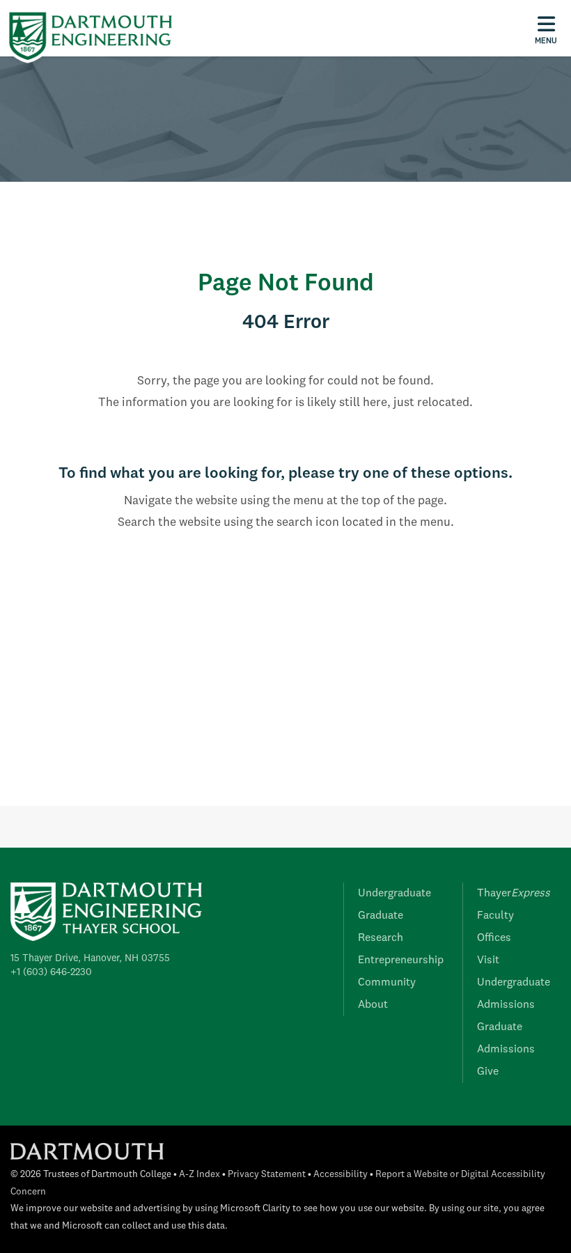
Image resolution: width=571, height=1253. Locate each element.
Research (380, 938)
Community (387, 982)
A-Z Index (199, 1174)
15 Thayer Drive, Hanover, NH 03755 (90, 958)
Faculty (495, 915)
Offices (494, 938)
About (373, 1005)
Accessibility (340, 1174)
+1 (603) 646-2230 (51, 972)
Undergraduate (394, 893)
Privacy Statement (267, 1174)
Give (488, 1071)
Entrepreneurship (401, 960)
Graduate (380, 915)
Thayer (513, 893)
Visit (488, 960)
